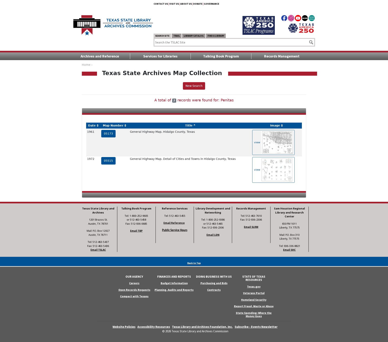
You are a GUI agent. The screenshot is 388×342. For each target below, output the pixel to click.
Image (275, 125)
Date (92, 125)
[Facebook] (284, 19)
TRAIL (176, 35)
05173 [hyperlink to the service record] (108, 133)
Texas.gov (253, 286)
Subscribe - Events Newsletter (256, 327)
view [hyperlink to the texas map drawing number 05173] (257, 142)
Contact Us (161, 3)
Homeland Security (253, 300)
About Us (186, 3)
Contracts (214, 290)
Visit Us (174, 3)
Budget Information (174, 283)
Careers (134, 283)
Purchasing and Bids (214, 283)
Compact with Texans (134, 296)
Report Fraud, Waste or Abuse (254, 306)
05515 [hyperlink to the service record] (108, 160)
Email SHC (289, 250)
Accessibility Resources (153, 327)
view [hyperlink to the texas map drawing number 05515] (257, 169)
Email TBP (136, 231)
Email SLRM (251, 227)
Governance (211, 3)
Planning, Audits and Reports (174, 290)
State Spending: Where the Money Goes (254, 314)
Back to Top (194, 262)
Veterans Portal (254, 293)
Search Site (162, 35)
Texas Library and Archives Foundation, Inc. (202, 327)
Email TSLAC (98, 250)
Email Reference (174, 223)
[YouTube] (298, 19)
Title (189, 125)
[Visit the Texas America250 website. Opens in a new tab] (301, 27)
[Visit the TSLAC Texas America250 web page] (258, 20)
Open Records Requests (134, 290)
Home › (87, 64)
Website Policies (124, 327)
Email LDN (213, 235)
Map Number (113, 125)
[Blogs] (305, 19)
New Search (194, 85)
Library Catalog (194, 35)
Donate (197, 3)
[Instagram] (291, 19)
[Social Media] (312, 19)
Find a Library (216, 35)
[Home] (113, 23)
